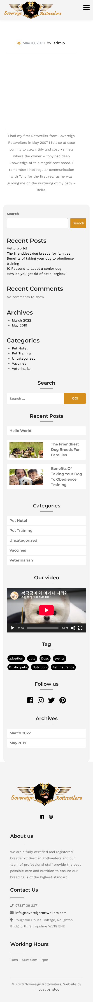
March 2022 (21, 320)
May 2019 (19, 325)
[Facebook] (42, 817)
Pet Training (21, 353)
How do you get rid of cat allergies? (36, 274)
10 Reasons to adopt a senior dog (34, 269)
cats (32, 658)
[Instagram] (51, 817)
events (59, 658)
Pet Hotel (20, 348)
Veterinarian (22, 369)
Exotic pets (18, 667)
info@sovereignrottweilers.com (41, 913)
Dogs (45, 658)
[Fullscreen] (80, 628)
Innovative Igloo (46, 989)
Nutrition (40, 667)
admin (59, 43)
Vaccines (19, 363)
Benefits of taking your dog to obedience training (66, 476)
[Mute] (73, 628)
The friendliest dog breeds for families (38, 253)
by (49, 43)
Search (13, 214)
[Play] (12, 628)
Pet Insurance (63, 667)
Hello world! (17, 248)
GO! (75, 398)
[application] (46, 610)
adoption (16, 658)
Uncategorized (23, 358)
